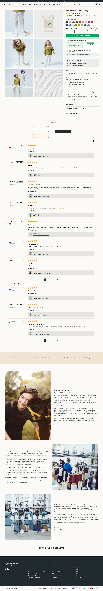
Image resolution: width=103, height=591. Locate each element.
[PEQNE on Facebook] (5, 570)
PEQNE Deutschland (80, 567)
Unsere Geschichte (32, 575)
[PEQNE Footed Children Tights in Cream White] (19, 24)
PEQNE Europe (79, 566)
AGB (53, 573)
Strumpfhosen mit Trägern (34, 567)
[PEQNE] (7, 4)
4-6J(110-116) (87, 31)
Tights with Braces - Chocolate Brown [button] (41, 196)
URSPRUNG (82, 104)
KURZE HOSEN (57, 4)
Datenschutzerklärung (57, 575)
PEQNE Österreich (80, 573)
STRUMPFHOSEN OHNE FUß (42, 4)
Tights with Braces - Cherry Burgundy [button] (41, 273)
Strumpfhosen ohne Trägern (34, 569)
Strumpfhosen (31, 566)
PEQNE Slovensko (80, 575)
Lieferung (54, 569)
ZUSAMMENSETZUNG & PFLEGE (82, 109)
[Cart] (99, 4)
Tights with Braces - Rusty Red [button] (40, 315)
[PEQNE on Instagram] (8, 570)
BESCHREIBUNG (82, 70)
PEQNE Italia (79, 571)
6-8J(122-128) (95, 31)
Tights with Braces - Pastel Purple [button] (40, 254)
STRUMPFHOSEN (26, 4)
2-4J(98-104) (78, 31)
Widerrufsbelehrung (52, 588)
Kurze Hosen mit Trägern (34, 573)
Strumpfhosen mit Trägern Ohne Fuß (36, 571)
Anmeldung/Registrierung (34, 577)
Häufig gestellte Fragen (57, 567)
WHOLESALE (77, 4)
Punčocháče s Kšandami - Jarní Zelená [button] (41, 334)
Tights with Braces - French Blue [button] (40, 156)
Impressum (54, 577)
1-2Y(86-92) (70, 31)
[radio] (67, 22)
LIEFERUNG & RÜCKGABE (82, 113)
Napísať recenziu (63, 131)
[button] (69, 13)
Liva (53, 579)
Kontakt (54, 566)
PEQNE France (79, 569)
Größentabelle (95, 28)
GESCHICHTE (67, 4)
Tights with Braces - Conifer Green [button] (41, 235)
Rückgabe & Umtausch (57, 571)
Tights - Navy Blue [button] (37, 175)
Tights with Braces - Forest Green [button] (40, 298)
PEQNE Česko (79, 577)
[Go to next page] (60, 280)
